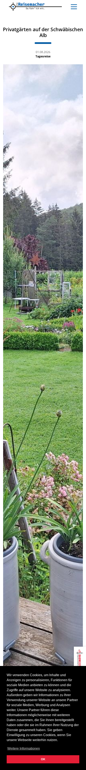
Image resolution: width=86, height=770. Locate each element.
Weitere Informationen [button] (23, 748)
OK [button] (43, 759)
